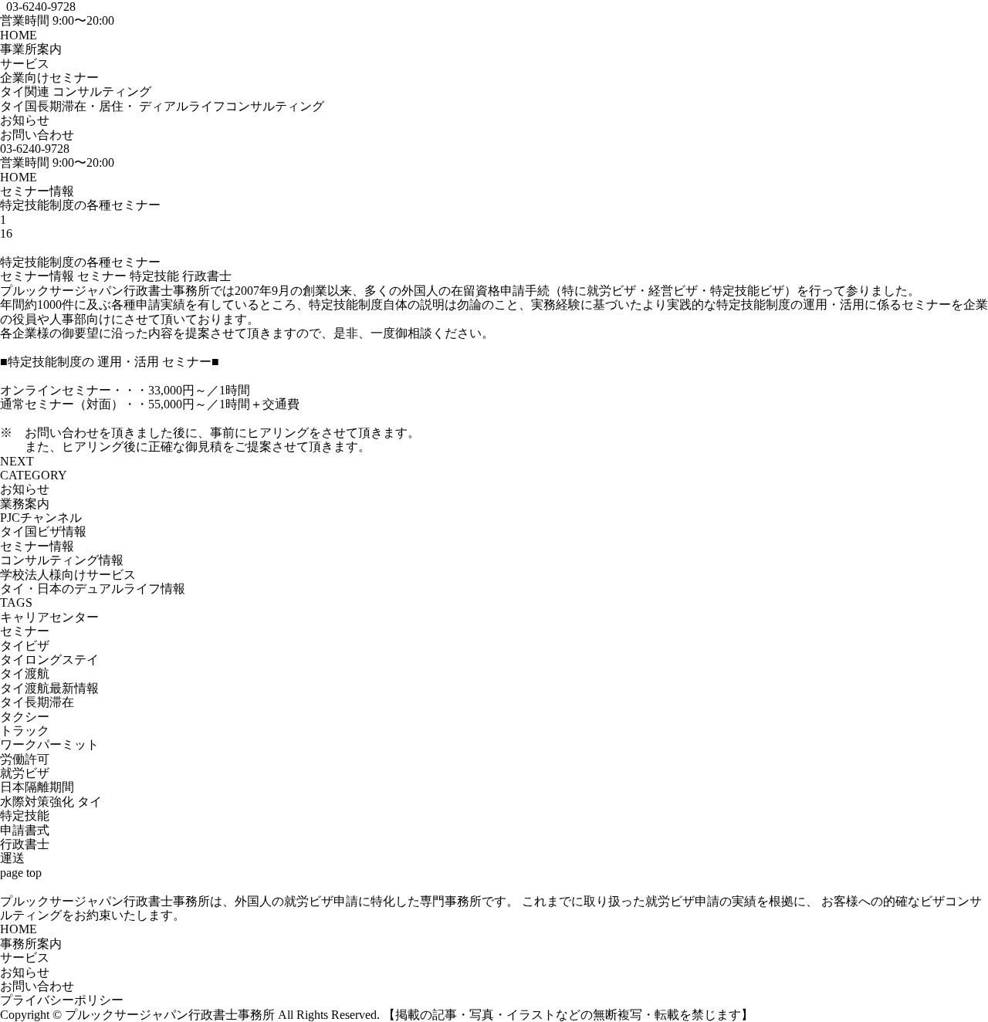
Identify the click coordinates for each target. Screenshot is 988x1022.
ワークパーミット (49, 744)
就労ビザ (24, 773)
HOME (18, 35)
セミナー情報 (37, 191)
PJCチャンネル (41, 517)
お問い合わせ (37, 134)
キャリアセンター (49, 617)
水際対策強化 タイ (51, 801)
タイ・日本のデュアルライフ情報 (92, 588)
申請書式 (24, 830)
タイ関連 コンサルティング (75, 91)
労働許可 (24, 759)
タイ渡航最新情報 (49, 688)
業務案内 (24, 503)
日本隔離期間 (37, 787)
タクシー (24, 716)
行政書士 (207, 276)
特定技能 (154, 276)
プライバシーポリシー (62, 1000)
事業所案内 (31, 49)
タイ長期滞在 (37, 702)
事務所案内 (31, 943)
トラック (24, 730)
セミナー (102, 276)
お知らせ (24, 120)
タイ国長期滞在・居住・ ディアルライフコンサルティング (162, 106)
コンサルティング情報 (62, 560)
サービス (24, 957)
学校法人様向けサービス (68, 574)
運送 (12, 858)
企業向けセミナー (49, 77)
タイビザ (24, 645)
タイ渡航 (24, 673)
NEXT (17, 461)
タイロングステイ (49, 659)
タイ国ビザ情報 (43, 531)
